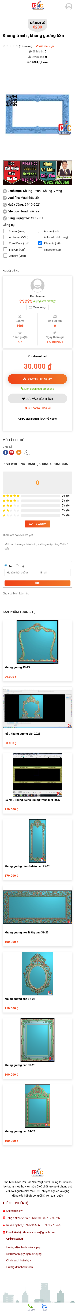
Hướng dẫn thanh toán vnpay (23, 1247)
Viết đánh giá (46, 46)
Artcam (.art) (51, 231)
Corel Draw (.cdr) (19, 243)
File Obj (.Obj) (17, 249)
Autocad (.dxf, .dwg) (56, 237)
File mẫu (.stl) (52, 243)
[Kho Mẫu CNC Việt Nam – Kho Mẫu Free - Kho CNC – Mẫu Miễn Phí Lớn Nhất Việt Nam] (37, 6)
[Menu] (5, 6)
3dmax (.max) (17, 231)
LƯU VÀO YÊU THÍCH (39, 399)
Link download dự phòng (39, 388)
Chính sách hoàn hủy (18, 1260)
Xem (39, 307)
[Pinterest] (11, 452)
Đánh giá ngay (38, 524)
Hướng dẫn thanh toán (19, 1267)
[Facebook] (5, 452)
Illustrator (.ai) (52, 249)
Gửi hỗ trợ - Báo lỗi (39, 408)
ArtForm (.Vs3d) (18, 237)
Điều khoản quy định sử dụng (24, 1254)
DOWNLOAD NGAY (39, 379)
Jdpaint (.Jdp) (17, 256)
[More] (18, 452)
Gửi (37, 583)
